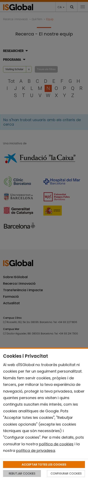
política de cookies (56, 444)
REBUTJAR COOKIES (22, 473)
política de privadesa (35, 450)
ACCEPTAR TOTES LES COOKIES (44, 464)
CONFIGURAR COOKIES (66, 473)
